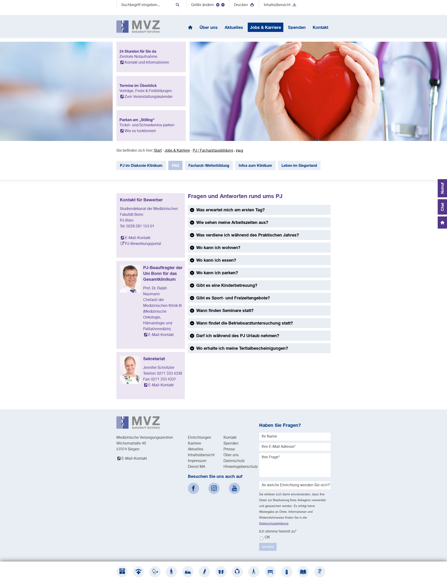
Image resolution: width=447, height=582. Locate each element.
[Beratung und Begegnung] (237, 571)
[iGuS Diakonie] (319, 571)
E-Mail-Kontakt (137, 238)
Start (158, 151)
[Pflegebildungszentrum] (303, 571)
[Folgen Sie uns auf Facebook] (193, 488)
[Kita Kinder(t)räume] (221, 571)
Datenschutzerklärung (273, 523)
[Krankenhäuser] (138, 571)
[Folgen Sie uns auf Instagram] (214, 488)
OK (267, 537)
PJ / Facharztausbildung (213, 151)
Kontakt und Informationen (147, 63)
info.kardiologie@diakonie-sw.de (261, 363)
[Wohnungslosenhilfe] (270, 571)
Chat (442, 207)
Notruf (442, 188)
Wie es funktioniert (140, 131)
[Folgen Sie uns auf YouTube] (234, 488)
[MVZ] (155, 571)
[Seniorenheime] (171, 571)
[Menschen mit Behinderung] (253, 571)
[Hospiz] (286, 571)
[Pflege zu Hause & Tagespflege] (187, 571)
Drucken (241, 5)
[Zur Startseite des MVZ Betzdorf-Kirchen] (138, 26)
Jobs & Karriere (177, 151)
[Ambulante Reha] (204, 571)
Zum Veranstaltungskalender (149, 97)
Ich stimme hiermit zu (278, 532)
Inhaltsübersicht (277, 5)
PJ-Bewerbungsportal (143, 244)
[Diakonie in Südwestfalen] (122, 571)
